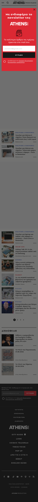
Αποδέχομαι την (20, 61)
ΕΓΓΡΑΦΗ (19, 55)
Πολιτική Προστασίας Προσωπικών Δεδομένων (20, 61)
